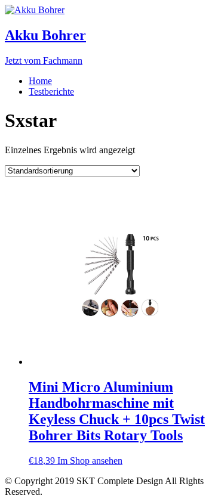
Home (40, 81)
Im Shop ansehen (89, 460)
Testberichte (51, 91)
